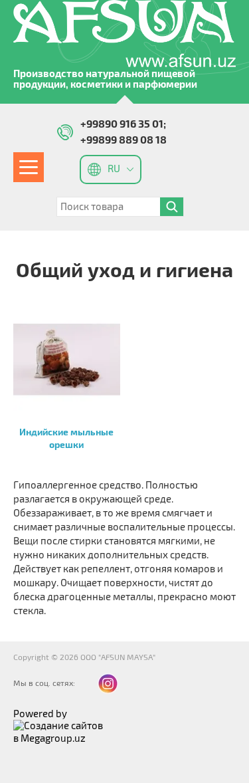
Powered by (40, 714)
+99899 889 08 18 (123, 140)
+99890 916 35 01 (121, 124)
